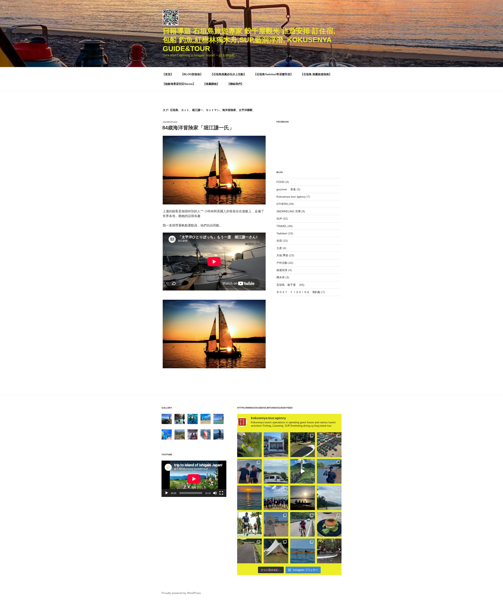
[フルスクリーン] (221, 493)
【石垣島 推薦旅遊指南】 (316, 74)
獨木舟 (280, 277)
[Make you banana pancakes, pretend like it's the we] (249, 444)
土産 (279, 248)
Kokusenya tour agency (291, 196)
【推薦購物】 (211, 83)
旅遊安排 (281, 270)
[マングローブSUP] (329, 551)
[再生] (167, 493)
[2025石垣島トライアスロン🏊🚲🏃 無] (249, 524)
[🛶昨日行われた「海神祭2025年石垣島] (276, 498)
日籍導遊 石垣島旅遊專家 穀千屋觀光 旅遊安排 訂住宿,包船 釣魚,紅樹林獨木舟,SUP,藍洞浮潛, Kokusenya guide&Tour (249, 40)
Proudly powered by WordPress (181, 593)
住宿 (279, 240)
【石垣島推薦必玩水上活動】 (228, 74)
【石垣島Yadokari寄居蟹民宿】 (273, 74)
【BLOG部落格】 (192, 74)
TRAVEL (281, 226)
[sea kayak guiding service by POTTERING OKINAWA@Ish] (302, 551)
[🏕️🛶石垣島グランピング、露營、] (276, 551)
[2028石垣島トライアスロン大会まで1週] (302, 524)
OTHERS (282, 203)
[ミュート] (215, 493)
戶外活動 (281, 262)
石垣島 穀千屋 (287, 284)
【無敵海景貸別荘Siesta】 (178, 83)
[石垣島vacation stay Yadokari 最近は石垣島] (276, 444)
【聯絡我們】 (235, 83)
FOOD (280, 181)
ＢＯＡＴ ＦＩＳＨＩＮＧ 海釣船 (298, 292)
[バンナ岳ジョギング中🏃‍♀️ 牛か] (249, 551)
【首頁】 (167, 74)
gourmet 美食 (286, 189)
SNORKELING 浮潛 (288, 211)
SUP (279, 218)
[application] (194, 479)
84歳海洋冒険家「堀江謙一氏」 (198, 128)
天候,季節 (282, 255)
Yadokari (281, 233)
